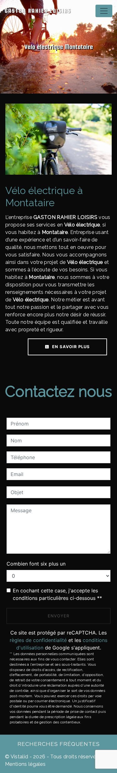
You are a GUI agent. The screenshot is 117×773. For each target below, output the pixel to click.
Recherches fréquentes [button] (58, 744)
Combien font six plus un (36, 564)
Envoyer (58, 615)
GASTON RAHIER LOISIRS (38, 10)
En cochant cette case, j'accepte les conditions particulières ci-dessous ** (57, 594)
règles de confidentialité (38, 640)
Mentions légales (25, 764)
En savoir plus (70, 346)
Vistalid (19, 757)
